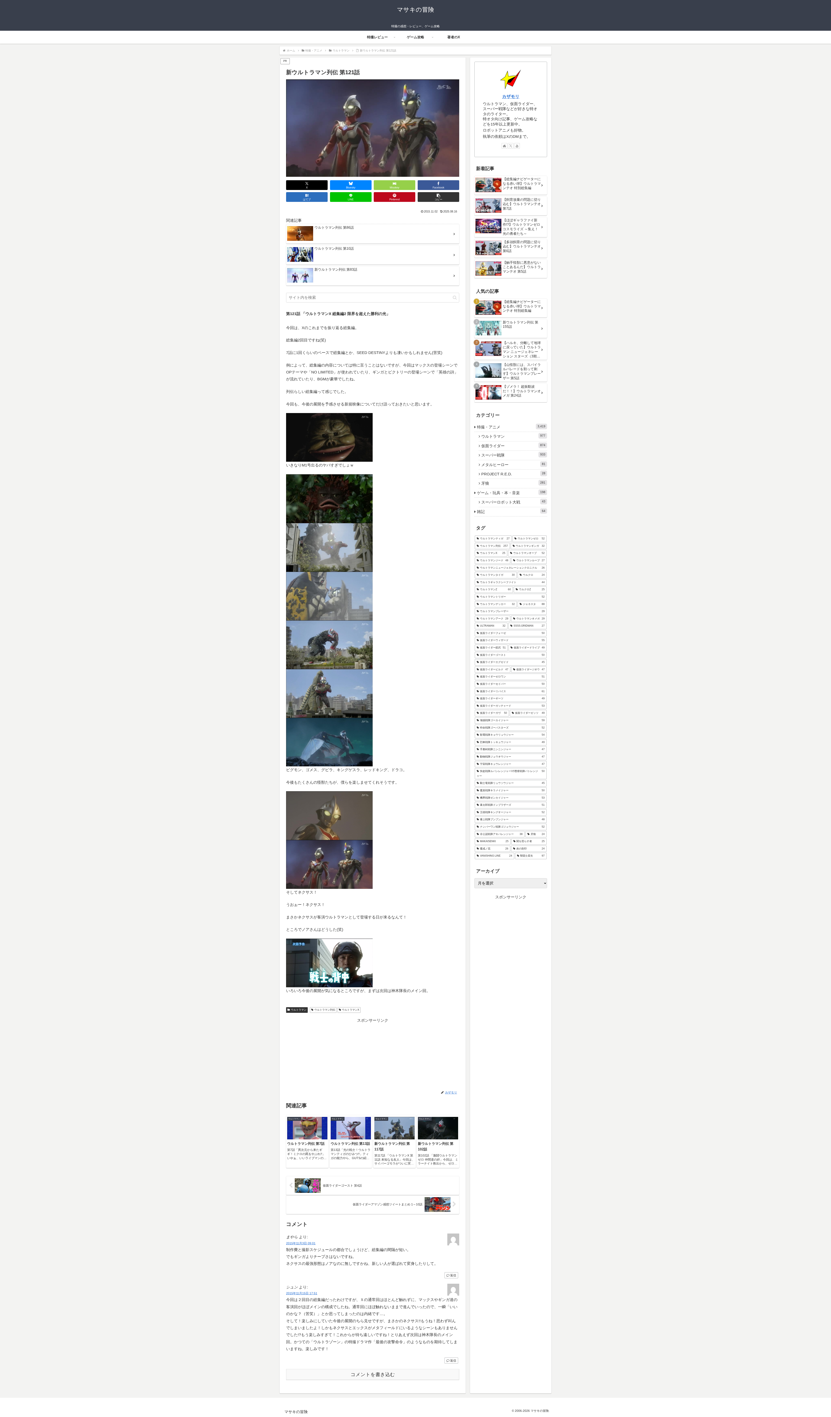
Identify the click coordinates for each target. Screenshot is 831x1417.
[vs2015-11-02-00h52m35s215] (329, 815)
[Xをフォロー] (511, 146)
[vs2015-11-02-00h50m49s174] (329, 437)
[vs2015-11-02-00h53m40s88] (329, 742)
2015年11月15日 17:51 (301, 1293)
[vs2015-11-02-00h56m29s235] (329, 962)
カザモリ (510, 96)
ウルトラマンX (350, 1009)
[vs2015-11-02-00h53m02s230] (329, 644)
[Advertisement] (372, 1054)
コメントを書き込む (373, 1374)
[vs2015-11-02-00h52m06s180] (329, 498)
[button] (438, 197)
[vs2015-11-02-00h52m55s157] (329, 595)
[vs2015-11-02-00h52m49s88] (329, 547)
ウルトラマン (298, 1009)
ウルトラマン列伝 (324, 1009)
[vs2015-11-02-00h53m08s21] (329, 693)
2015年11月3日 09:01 (301, 1243)
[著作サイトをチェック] (504, 146)
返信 (453, 1275)
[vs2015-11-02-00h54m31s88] (329, 864)
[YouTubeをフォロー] (517, 146)
